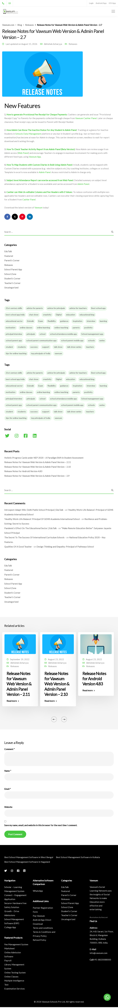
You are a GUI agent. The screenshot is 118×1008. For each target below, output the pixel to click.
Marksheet (9, 948)
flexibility (51, 321)
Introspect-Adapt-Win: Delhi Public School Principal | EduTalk (33, 510)
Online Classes (11, 976)
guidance (64, 321)
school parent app (14, 340)
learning (103, 321)
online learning (43, 327)
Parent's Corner (12, 260)
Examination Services (14, 988)
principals (31, 334)
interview (91, 321)
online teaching (61, 327)
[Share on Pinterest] (22, 217)
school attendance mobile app (63, 334)
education (70, 314)
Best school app (98, 308)
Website (8, 807)
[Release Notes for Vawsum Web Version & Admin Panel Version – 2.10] (58, 644)
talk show (58, 347)
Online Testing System (15, 972)
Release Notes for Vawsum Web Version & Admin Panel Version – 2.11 (37, 462)
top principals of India (40, 353)
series (102, 340)
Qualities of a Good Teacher (18, 546)
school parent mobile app (72, 340)
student (9, 347)
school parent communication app (41, 340)
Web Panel (23, 153)
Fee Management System (16, 944)
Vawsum (39, 207)
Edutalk (30, 321)
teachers (90, 347)
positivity (88, 327)
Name (7, 771)
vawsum (58, 353)
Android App (101, 3)
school (42, 334)
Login (91, 3)
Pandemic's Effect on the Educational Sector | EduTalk (30, 528)
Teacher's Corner (12, 283)
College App (10, 927)
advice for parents (35, 308)
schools (91, 340)
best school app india (15, 314)
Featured (8, 256)
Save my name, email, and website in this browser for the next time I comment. (40, 825)
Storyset (104, 917)
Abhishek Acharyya (53, 44)
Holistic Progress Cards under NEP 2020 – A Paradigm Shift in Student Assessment (43, 457)
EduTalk (8, 251)
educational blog (87, 314)
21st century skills (14, 308)
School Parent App (13, 269)
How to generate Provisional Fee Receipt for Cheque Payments (36, 114)
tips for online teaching (16, 353)
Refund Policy (39, 940)
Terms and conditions (43, 928)
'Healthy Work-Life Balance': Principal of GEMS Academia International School (42, 519)
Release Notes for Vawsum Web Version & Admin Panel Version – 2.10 (37, 466)
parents (76, 327)
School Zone (10, 274)
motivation (10, 327)
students (22, 347)
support (45, 347)
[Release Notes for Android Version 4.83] (96, 644)
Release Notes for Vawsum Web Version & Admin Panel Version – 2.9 (37, 475)
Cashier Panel (29, 199)
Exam (40, 321)
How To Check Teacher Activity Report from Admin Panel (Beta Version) (40, 149)
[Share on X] (15, 217)
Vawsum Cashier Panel (86, 118)
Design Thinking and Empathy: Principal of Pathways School (65, 546)
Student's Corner (12, 278)
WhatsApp (38, 891)
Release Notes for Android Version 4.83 (23, 471)
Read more (12, 701)
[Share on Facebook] (7, 217)
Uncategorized (11, 287)
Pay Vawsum (39, 916)
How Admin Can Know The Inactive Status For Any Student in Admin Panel (41, 130)
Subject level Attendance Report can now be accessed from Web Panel (39, 180)
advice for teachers (78, 308)
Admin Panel (45, 172)
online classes (26, 327)
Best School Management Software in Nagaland (27, 862)
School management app (92, 334)
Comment (9, 749)
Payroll (7, 960)
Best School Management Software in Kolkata (78, 857)
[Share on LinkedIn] (30, 217)
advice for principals (56, 308)
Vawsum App (35, 156)
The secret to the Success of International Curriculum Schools (34, 537)
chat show (33, 314)
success (34, 347)
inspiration (77, 321)
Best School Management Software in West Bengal (28, 857)
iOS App (112, 3)
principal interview (14, 334)
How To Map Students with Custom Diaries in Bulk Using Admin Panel (39, 164)
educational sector (14, 321)
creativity (47, 314)
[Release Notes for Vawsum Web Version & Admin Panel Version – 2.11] (20, 644)
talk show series (74, 347)
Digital (59, 314)
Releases (73, 44)
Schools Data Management (28, 133)
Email (7, 789)
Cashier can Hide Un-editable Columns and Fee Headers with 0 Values (39, 192)
